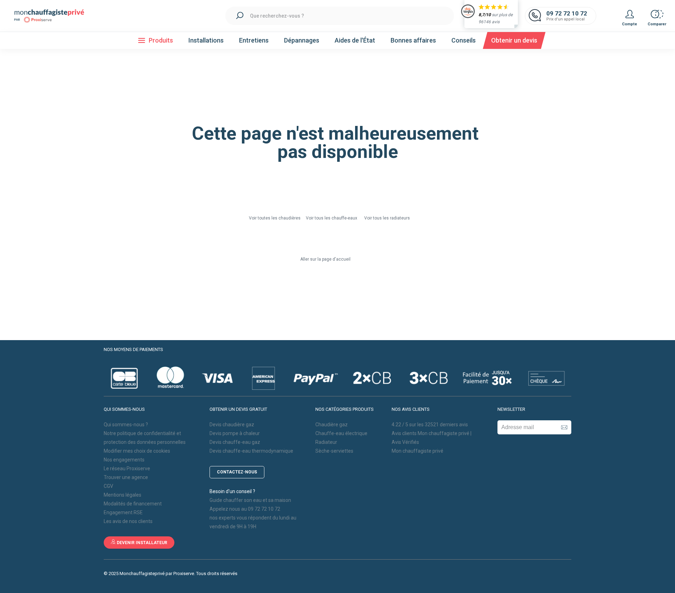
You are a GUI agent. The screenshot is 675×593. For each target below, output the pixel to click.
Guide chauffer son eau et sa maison (250, 500)
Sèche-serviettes (334, 451)
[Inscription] (564, 427)
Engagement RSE (123, 512)
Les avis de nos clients (128, 521)
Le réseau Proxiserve (127, 468)
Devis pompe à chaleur (235, 433)
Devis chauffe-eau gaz (235, 442)
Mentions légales (122, 495)
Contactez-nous (237, 472)
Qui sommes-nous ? (126, 424)
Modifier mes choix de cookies (137, 451)
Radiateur (326, 442)
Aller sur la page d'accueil (325, 259)
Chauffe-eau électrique (341, 433)
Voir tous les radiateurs (387, 218)
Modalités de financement (133, 503)
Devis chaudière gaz (232, 424)
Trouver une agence (126, 477)
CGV (108, 486)
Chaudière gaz (331, 424)
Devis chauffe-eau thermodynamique (251, 451)
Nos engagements (124, 460)
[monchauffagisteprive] (52, 16)
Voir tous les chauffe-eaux (331, 218)
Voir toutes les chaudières (275, 218)
